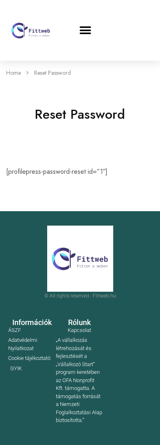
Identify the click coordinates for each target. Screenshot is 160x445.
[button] (85, 30)
